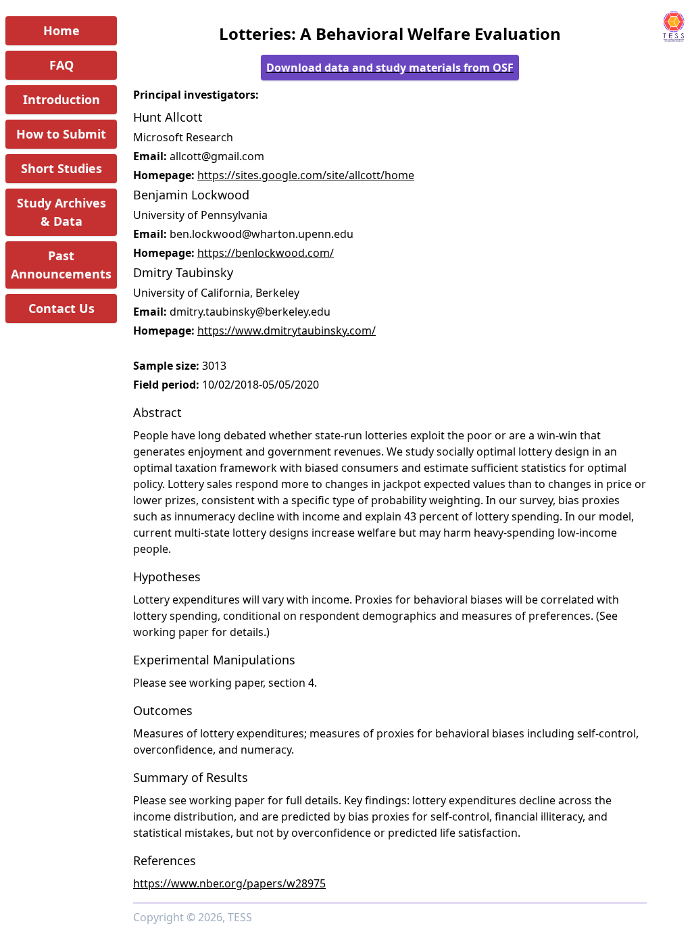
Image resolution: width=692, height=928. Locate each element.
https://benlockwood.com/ (265, 252)
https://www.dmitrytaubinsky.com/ (286, 330)
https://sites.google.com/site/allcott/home (305, 175)
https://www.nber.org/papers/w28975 (229, 883)
